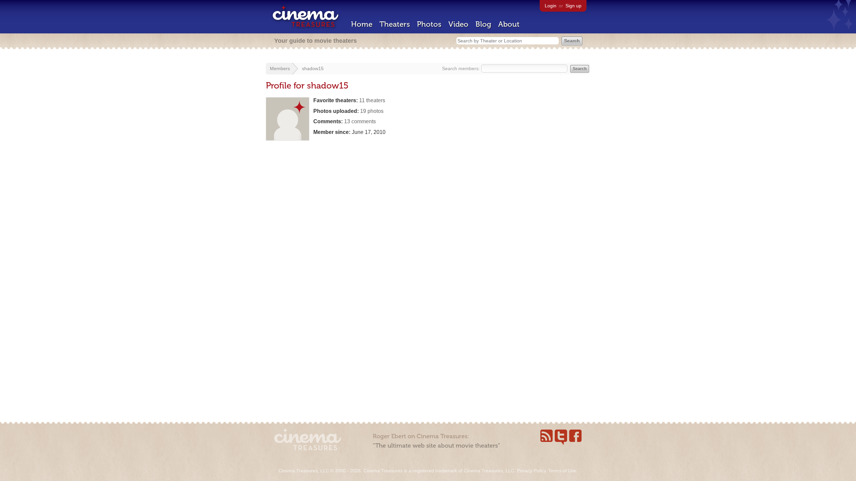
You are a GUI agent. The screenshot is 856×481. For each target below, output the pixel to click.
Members (280, 68)
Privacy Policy (531, 470)
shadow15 (313, 68)
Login (550, 5)
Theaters (395, 24)
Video (458, 24)
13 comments (360, 121)
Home (361, 24)
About (509, 24)
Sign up (573, 5)
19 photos (372, 111)
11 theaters (372, 100)
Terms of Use (562, 470)
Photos (429, 24)
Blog (483, 24)
